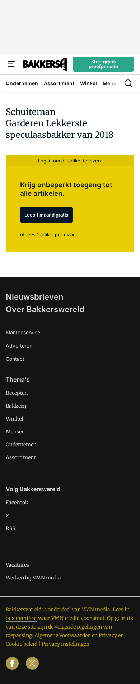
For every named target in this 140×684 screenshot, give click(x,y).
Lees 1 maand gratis (46, 215)
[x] (32, 663)
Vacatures (17, 565)
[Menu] (11, 64)
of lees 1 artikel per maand (49, 234)
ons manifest (21, 618)
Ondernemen (21, 444)
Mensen (15, 431)
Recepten (17, 393)
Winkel (14, 419)
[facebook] (12, 663)
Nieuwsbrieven (34, 296)
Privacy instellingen (65, 644)
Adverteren (19, 346)
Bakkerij (16, 406)
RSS (10, 528)
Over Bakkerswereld (45, 309)
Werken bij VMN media (33, 577)
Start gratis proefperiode (103, 64)
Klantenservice (23, 332)
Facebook (17, 502)
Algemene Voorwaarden (62, 635)
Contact (15, 359)
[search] (128, 83)
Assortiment (21, 457)
